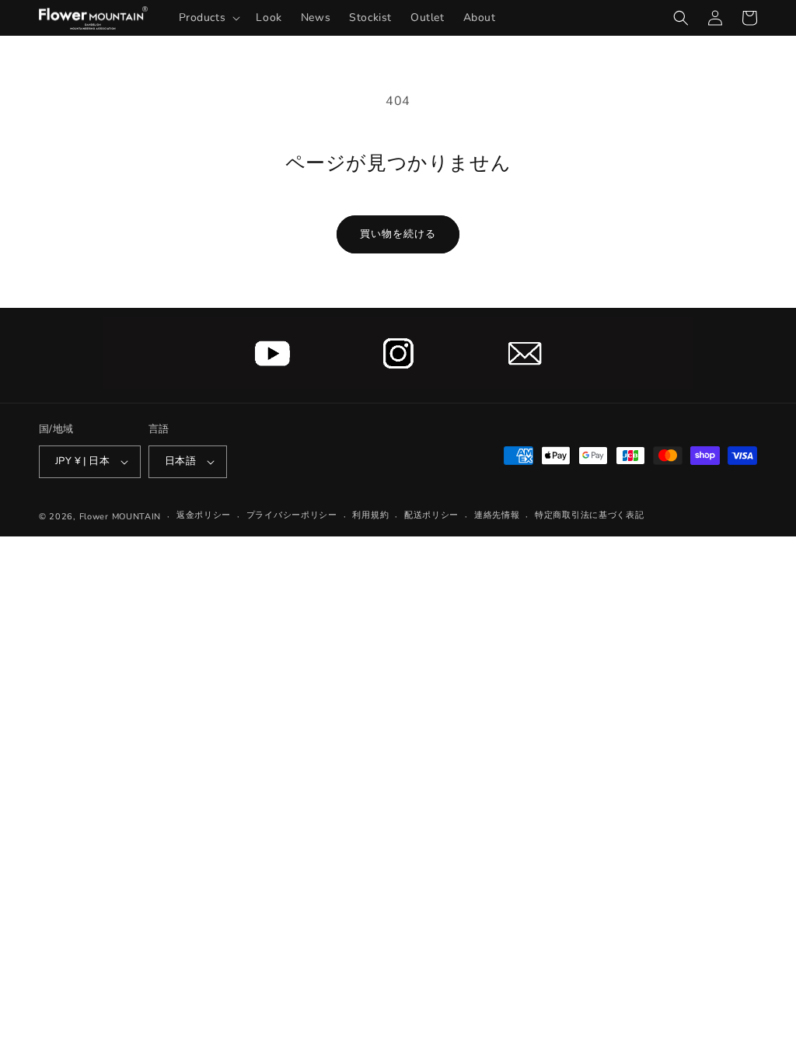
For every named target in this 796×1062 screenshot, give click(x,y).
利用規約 (370, 515)
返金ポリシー (203, 515)
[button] (208, 18)
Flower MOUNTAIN (120, 516)
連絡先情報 (497, 515)
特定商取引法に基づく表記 (589, 515)
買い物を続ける (398, 234)
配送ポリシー (431, 515)
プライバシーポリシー (291, 515)
